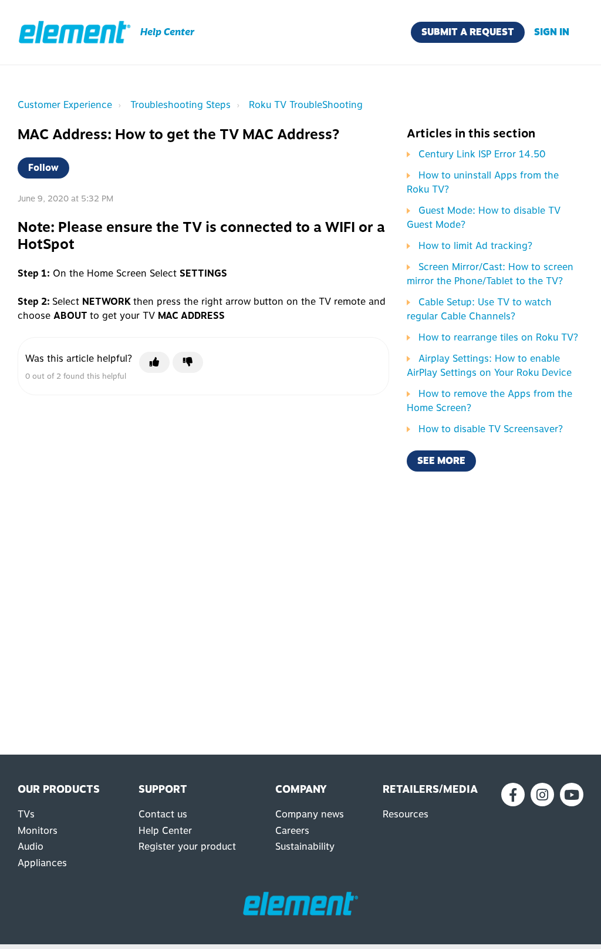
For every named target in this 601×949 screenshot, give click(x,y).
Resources (405, 814)
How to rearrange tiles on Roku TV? (498, 337)
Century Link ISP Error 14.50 (481, 154)
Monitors (38, 830)
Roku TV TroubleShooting (306, 104)
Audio (30, 846)
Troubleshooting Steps (180, 104)
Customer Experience (65, 104)
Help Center (165, 830)
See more (441, 460)
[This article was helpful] (154, 362)
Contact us (163, 814)
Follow (43, 167)
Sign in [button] (551, 32)
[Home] (74, 32)
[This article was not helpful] (188, 362)
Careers (292, 830)
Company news (309, 814)
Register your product (187, 846)
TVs (26, 814)
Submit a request (467, 32)
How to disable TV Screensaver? (490, 429)
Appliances (42, 863)
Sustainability (305, 846)
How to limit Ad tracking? (475, 245)
